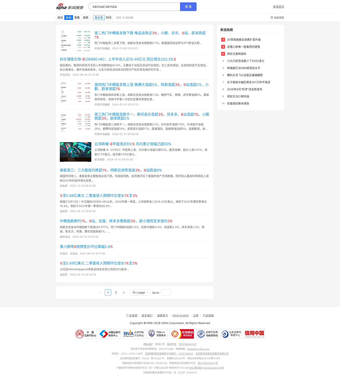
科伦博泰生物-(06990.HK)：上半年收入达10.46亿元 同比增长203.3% (118, 59)
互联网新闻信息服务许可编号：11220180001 (169, 353)
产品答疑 (208, 315)
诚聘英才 (162, 315)
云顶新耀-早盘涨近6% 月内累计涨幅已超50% (132, 144)
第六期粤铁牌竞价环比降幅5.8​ (86, 247)
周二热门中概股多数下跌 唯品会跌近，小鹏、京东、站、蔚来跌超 (150, 35)
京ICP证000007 (188, 344)
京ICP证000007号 (208, 363)
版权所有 (171, 344)
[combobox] (134, 6)
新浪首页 (278, 6)
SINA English (180, 315)
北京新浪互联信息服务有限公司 (212, 353)
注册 (196, 315)
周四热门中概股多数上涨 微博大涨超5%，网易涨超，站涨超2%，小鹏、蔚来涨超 (151, 87)
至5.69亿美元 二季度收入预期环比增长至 (99, 196)
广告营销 (131, 315)
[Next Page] (124, 292)
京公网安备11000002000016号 (206, 367)
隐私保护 (148, 344)
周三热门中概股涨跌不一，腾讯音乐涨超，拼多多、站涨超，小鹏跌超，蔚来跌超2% (151, 116)
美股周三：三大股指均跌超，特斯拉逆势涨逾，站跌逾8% (111, 170)
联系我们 (147, 315)
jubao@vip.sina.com (198, 348)
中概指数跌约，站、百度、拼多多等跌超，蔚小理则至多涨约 (116, 221)
